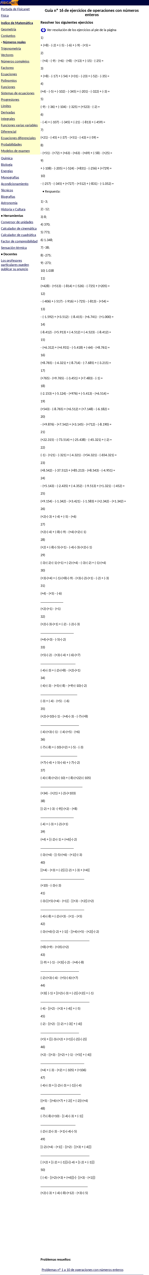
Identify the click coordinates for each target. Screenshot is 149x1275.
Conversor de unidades (17, 222)
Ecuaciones (9, 74)
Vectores (7, 55)
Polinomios (9, 81)
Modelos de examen (15, 151)
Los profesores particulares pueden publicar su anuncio (15, 265)
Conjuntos (8, 36)
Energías (7, 171)
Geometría (8, 29)
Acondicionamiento (15, 184)
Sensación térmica (14, 248)
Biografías (8, 197)
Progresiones (10, 100)
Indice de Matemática (17, 23)
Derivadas (8, 112)
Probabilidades (11, 144)
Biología (6, 165)
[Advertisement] (91, 1226)
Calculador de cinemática (19, 228)
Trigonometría (11, 48)
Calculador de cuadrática (18, 235)
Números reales (14, 42)
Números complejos (15, 61)
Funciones (8, 87)
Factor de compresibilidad (19, 241)
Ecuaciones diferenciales (18, 138)
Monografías (10, 177)
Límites (6, 106)
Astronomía (9, 203)
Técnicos (7, 190)
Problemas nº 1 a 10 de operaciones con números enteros (82, 1270)
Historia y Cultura (13, 209)
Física (5, 15)
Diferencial (8, 132)
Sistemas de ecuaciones (17, 93)
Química (7, 158)
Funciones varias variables (19, 125)
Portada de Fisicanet (15, 9)
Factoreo (7, 68)
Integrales (8, 119)
